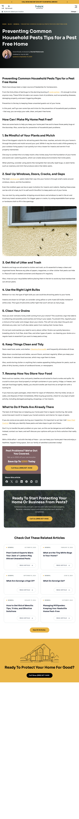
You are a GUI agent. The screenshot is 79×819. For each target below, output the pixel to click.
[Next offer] (67, 1)
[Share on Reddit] (31, 481)
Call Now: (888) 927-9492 (21, 468)
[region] (39, 2)
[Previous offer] (11, 1)
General (16, 24)
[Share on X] (12, 481)
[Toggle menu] (75, 7)
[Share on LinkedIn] (21, 481)
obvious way (15, 179)
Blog (10, 24)
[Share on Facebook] (7, 481)
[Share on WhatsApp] (17, 481)
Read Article (25, 565)
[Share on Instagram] (36, 481)
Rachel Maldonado (37, 52)
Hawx (4, 24)
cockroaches (54, 92)
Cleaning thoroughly (39, 349)
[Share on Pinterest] (26, 481)
